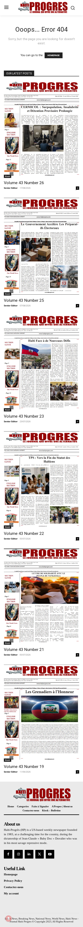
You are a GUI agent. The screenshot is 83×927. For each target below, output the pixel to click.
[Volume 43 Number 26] (41, 129)
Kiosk (7, 176)
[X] (39, 854)
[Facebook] (8, 854)
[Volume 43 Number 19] (41, 713)
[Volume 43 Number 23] (41, 363)
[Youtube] (50, 854)
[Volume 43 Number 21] (41, 597)
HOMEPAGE (53, 55)
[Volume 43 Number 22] (41, 480)
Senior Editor (11, 187)
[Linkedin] (29, 854)
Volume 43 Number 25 (24, 300)
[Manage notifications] (8, 918)
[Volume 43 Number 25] (41, 247)
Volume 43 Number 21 (24, 649)
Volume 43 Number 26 (24, 182)
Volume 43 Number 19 (24, 766)
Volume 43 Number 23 (24, 416)
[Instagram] (18, 854)
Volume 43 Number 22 (24, 533)
